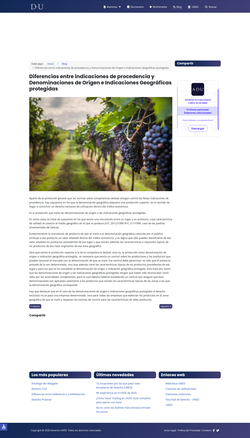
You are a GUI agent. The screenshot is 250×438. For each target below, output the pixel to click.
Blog (179, 7)
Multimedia (160, 7)
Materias (112, 7)
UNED (195, 7)
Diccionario (137, 7)
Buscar (213, 7)
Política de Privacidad (189, 430)
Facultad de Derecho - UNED (182, 399)
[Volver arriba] (245, 432)
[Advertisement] (118, 35)
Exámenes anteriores (178, 394)
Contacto (206, 430)
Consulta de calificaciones (181, 389)
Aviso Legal (170, 430)
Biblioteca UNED (175, 383)
